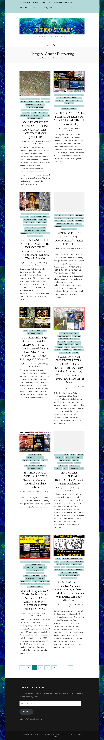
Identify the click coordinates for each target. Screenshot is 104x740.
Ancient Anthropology (30, 99)
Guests (59, 347)
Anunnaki (45, 99)
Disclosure (76, 98)
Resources (43, 112)
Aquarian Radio (27, 101)
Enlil (26, 225)
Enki (47, 101)
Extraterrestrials (35, 457)
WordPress (78, 734)
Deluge (67, 98)
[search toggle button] (54, 45)
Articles (39, 101)
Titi (65, 468)
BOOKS (35, 2)
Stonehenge (75, 465)
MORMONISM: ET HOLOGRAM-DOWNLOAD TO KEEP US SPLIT (69, 238)
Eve (63, 567)
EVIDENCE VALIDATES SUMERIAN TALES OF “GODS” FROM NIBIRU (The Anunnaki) (69, 118)
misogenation (31, 578)
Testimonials (65, 352)
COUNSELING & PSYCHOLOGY (64, 2)
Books (59, 98)
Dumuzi (80, 454)
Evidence (40, 104)
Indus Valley (65, 460)
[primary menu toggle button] (48, 44)
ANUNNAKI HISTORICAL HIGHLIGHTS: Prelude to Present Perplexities (69, 478)
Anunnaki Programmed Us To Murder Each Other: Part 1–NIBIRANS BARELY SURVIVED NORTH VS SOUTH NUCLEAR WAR (35, 600)
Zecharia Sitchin (35, 118)
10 (48, 668)
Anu (56, 561)
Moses (77, 463)
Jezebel (75, 460)
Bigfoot (42, 567)
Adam (73, 454)
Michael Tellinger (29, 110)
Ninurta (79, 570)
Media (27, 227)
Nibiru (78, 223)
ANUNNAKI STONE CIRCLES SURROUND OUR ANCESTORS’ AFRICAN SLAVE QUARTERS (35, 129)
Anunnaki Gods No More (64, 95)
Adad (66, 454)
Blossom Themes (59, 734)
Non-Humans (43, 110)
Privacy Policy (52, 736)
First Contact (74, 341)
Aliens (24, 214)
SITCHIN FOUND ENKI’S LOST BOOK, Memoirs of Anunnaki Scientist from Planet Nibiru (35, 480)
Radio (34, 112)
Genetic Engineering (35, 107)
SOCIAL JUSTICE (47, 8)
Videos (75, 352)
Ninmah (35, 227)
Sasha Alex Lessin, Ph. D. (31, 115)
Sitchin (46, 115)
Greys (78, 344)
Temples (58, 468)
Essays (70, 221)
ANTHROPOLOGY (25, 2)
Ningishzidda (60, 570)
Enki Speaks (30, 104)
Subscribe (26, 712)
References (69, 103)
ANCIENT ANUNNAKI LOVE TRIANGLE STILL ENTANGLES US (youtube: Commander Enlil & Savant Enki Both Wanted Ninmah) (35, 249)
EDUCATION (46, 2)
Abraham (58, 454)
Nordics (26, 112)
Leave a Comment (37, 143)
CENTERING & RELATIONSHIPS (30, 8)
